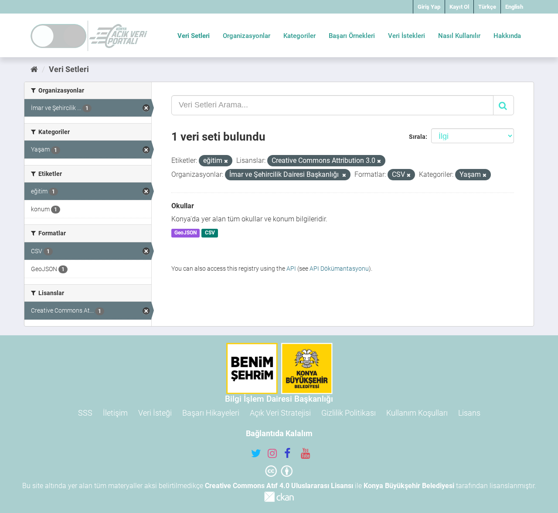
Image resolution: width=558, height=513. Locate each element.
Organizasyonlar (246, 36)
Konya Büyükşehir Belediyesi (409, 486)
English (514, 6)
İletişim (115, 412)
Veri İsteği (155, 412)
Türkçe (487, 6)
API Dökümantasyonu (339, 268)
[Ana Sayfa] (34, 69)
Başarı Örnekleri (352, 36)
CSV (210, 233)
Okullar (182, 206)
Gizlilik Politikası (348, 412)
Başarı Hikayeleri (210, 412)
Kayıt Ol (459, 6)
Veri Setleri (193, 36)
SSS (85, 412)
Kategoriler (299, 36)
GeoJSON (185, 233)
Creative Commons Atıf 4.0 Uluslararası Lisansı (279, 486)
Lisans (469, 412)
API (291, 268)
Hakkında (507, 36)
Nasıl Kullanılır (459, 36)
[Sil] (226, 161)
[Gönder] (503, 105)
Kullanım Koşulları (417, 412)
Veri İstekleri (406, 36)
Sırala (417, 136)
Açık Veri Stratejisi (280, 412)
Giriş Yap (429, 6)
